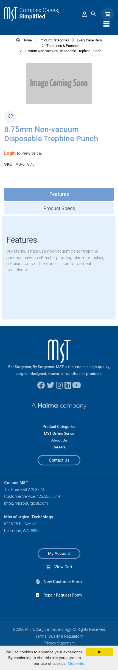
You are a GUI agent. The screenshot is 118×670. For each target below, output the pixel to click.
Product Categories (59, 426)
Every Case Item (89, 40)
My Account (59, 553)
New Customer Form (61, 581)
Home (27, 40)
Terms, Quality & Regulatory (59, 636)
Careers (59, 447)
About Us (59, 440)
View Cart (61, 566)
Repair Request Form (60, 595)
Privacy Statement (59, 643)
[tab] (59, 194)
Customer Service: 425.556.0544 (32, 496)
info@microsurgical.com (26, 503)
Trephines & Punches (63, 46)
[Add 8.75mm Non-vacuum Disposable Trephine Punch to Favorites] (10, 117)
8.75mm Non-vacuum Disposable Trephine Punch (62, 51)
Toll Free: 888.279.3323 (24, 489)
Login (10, 153)
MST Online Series (59, 433)
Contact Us (59, 460)
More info (76, 663)
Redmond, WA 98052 (22, 530)
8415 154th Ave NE (20, 524)
